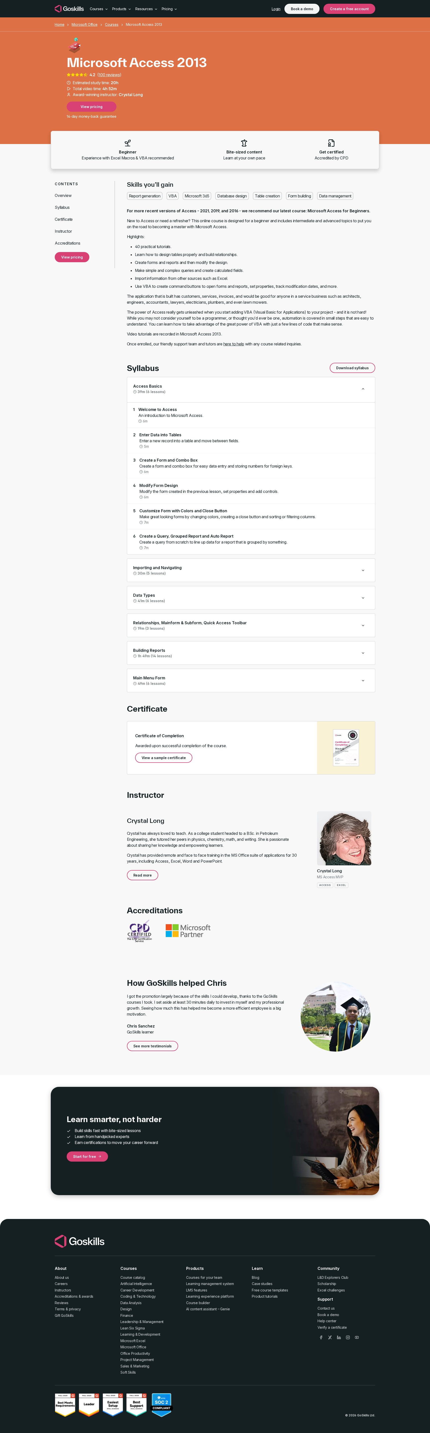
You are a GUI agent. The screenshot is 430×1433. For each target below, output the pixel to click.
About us (62, 1277)
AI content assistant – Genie (208, 1309)
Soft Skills (128, 1372)
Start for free (84, 1156)
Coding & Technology (138, 1296)
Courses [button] (97, 9)
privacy (75, 1309)
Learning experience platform (210, 1296)
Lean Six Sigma (132, 1328)
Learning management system (210, 1284)
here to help (233, 343)
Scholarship (327, 1284)
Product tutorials (265, 1296)
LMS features (196, 1290)
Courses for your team (204, 1277)
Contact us (326, 1308)
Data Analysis (131, 1303)
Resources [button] (144, 9)
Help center (327, 1321)
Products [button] (120, 9)
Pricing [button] (168, 9)
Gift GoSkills (64, 1315)
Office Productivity (135, 1353)
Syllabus (62, 207)
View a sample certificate (164, 758)
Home (59, 24)
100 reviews (109, 74)
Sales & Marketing (134, 1366)
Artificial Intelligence (136, 1284)
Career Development (137, 1290)
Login (276, 9)
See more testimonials (152, 1046)
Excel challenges (331, 1290)
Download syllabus (352, 368)
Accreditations (67, 243)
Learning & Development (140, 1334)
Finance (126, 1315)
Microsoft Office (84, 24)
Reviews (61, 1303)
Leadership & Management (141, 1322)
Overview (63, 195)
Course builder (198, 1303)
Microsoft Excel (132, 1341)
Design (126, 1309)
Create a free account (349, 9)
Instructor (63, 231)
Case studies (262, 1284)
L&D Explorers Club (333, 1277)
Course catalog (132, 1277)
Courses (111, 24)
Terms (60, 1309)
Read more (142, 875)
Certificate (64, 219)
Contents (66, 184)
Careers (61, 1284)
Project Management (137, 1360)
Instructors (63, 1290)
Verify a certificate (332, 1327)
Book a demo (302, 9)
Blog (255, 1277)
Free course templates (270, 1290)
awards (87, 1296)
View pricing (91, 107)
